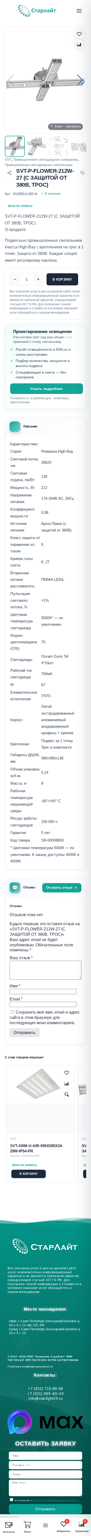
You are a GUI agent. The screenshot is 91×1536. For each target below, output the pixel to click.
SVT (8, 159)
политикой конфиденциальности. (56, 1500)
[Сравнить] (79, 44)
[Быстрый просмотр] (66, 1094)
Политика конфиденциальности (31, 1366)
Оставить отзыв (59, 887)
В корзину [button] (28, 1174)
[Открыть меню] (79, 11)
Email (16, 999)
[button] (80, 80)
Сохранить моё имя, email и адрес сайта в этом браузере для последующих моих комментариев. (45, 1017)
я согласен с (47, 1500)
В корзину (62, 279)
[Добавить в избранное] (66, 1072)
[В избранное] (79, 34)
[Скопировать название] (82, 173)
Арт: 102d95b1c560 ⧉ (21, 194)
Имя (15, 986)
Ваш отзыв (21, 958)
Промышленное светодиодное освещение (45, 159)
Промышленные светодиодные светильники (38, 165)
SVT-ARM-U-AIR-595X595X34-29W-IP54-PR (36, 1148)
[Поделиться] (9, 173)
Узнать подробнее (46, 389)
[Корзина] (27, 1524)
